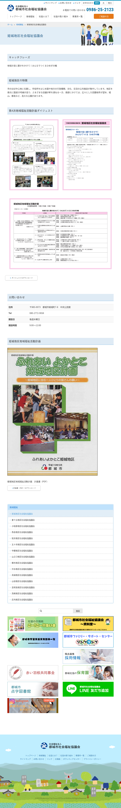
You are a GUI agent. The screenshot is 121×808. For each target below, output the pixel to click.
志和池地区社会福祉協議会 (23, 587)
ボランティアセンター (72, 759)
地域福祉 (30, 16)
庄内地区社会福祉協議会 (22, 599)
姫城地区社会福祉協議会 (22, 513)
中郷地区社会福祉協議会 (22, 550)
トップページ (16, 16)
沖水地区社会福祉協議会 (22, 568)
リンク (77, 2)
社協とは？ (44, 16)
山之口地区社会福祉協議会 (23, 556)
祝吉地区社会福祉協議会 (22, 538)
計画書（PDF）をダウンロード (24, 488)
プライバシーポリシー (92, 759)
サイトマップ (51, 2)
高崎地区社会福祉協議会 (22, 593)
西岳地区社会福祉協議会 (22, 532)
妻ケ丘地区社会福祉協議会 (23, 519)
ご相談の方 (104, 16)
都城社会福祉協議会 (27, 8)
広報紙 (57, 759)
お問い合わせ (65, 2)
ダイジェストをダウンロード (22, 278)
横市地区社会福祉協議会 (22, 562)
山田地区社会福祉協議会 (22, 581)
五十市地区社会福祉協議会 (23, 544)
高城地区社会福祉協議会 (22, 574)
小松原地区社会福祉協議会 (23, 526)
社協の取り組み (61, 16)
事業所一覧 (77, 16)
